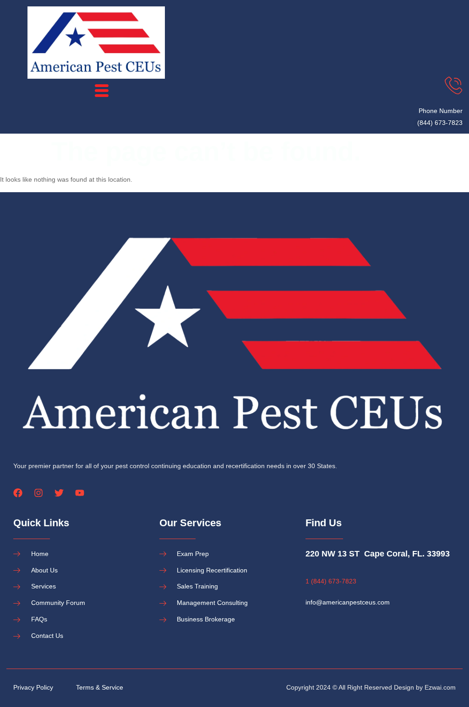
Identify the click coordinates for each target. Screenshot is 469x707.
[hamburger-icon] (102, 91)
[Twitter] (59, 492)
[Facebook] (17, 492)
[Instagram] (38, 492)
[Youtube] (79, 492)
